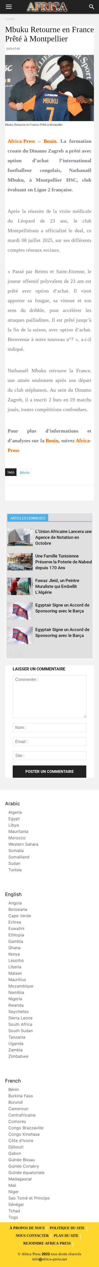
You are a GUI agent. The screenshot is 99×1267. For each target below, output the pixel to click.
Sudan (14, 864)
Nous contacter (32, 1236)
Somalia (16, 851)
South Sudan (20, 1031)
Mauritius (17, 980)
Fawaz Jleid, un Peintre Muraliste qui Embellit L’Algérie (57, 586)
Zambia (15, 1050)
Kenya (14, 955)
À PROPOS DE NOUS (27, 1228)
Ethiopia (16, 935)
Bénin (25, 472)
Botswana (17, 910)
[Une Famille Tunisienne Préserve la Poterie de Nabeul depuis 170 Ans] (20, 562)
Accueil (9, 19)
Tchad (14, 1211)
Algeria (15, 813)
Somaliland (18, 857)
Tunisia (15, 870)
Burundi (15, 1103)
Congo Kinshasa (24, 1135)
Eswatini (16, 929)
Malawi (15, 974)
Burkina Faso (20, 1096)
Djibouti (15, 1147)
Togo (13, 1218)
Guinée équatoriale (26, 1173)
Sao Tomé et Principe (29, 1199)
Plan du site (66, 1236)
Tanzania (16, 1038)
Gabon (14, 1154)
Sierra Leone (20, 1018)
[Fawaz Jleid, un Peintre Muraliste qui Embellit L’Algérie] (20, 586)
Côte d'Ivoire (20, 1141)
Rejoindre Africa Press (47, 1243)
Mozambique (20, 987)
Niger (13, 1192)
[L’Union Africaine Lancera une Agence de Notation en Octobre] (20, 537)
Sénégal (16, 1205)
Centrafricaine (22, 1116)
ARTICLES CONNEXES (27, 518)
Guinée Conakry (23, 1167)
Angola (15, 903)
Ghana (14, 948)
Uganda (15, 1044)
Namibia (16, 993)
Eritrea (14, 923)
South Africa (20, 1025)
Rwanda (16, 1006)
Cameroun (18, 1109)
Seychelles (18, 1012)
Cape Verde (19, 916)
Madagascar (20, 1179)
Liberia (14, 967)
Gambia (15, 942)
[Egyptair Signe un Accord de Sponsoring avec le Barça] (20, 611)
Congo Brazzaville (25, 1128)
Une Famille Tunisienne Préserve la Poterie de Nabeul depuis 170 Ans (63, 561)
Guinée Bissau (21, 1160)
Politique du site (67, 1228)
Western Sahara (23, 845)
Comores (17, 1122)
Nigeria (15, 999)
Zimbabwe (18, 1057)
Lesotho (16, 961)
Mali (12, 1186)
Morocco (17, 838)
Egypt (14, 819)
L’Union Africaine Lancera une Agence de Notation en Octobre (63, 537)
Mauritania (18, 832)
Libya (13, 826)
